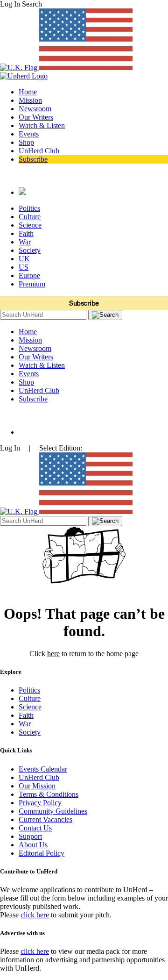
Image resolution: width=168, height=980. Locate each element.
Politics (29, 208)
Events (29, 134)
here (53, 654)
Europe (29, 275)
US (23, 267)
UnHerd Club (39, 151)
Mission (30, 100)
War (25, 242)
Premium (32, 284)
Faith (26, 233)
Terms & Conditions (48, 794)
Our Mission (37, 786)
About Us (33, 845)
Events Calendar (43, 769)
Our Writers (36, 117)
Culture (30, 217)
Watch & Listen (42, 125)
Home (28, 92)
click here (35, 915)
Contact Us (35, 828)
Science (30, 225)
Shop (26, 142)
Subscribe (33, 159)
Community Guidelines (53, 811)
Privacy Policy (40, 803)
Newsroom (35, 109)
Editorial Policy (41, 853)
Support (30, 836)
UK (24, 259)
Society (30, 250)
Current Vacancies (45, 819)
